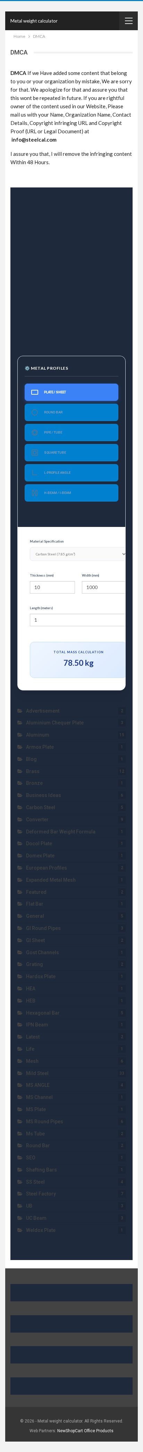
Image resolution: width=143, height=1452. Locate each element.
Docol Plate (39, 843)
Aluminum (37, 735)
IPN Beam (37, 1024)
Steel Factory (41, 1194)
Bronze (34, 783)
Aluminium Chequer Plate (55, 722)
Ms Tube (35, 1133)
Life (30, 1049)
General (35, 916)
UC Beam (36, 1218)
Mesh (32, 1061)
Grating (34, 964)
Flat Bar (34, 904)
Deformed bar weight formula (60, 831)
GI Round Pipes (43, 928)
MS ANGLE (38, 1085)
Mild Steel (37, 1073)
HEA (30, 988)
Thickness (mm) (41, 575)
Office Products (98, 1430)
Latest (33, 1037)
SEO (30, 1157)
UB (29, 1206)
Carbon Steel (40, 807)
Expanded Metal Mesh (51, 880)
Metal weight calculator (34, 21)
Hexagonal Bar (43, 1013)
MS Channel (39, 1097)
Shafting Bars (41, 1170)
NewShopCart (70, 1430)
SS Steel (35, 1182)
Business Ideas (43, 795)
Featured (36, 892)
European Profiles (46, 868)
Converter (37, 819)
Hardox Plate (41, 976)
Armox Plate (40, 747)
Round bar (38, 1145)
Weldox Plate (41, 1230)
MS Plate (36, 1109)
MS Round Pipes (44, 1121)
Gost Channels (42, 952)
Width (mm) (90, 575)
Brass (33, 771)
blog (31, 759)
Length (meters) (41, 608)
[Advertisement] (71, 267)
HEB (30, 1001)
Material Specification (47, 541)
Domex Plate (40, 855)
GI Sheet (35, 940)
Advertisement (42, 711)
